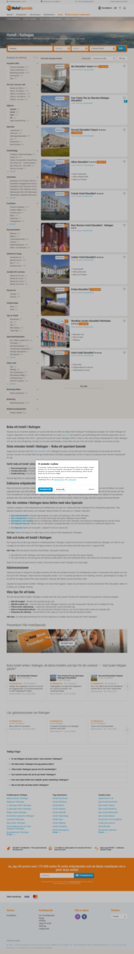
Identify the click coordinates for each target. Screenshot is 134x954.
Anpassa (91, 489)
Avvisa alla (60, 489)
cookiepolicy (72, 480)
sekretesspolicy (59, 480)
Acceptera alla (45, 489)
